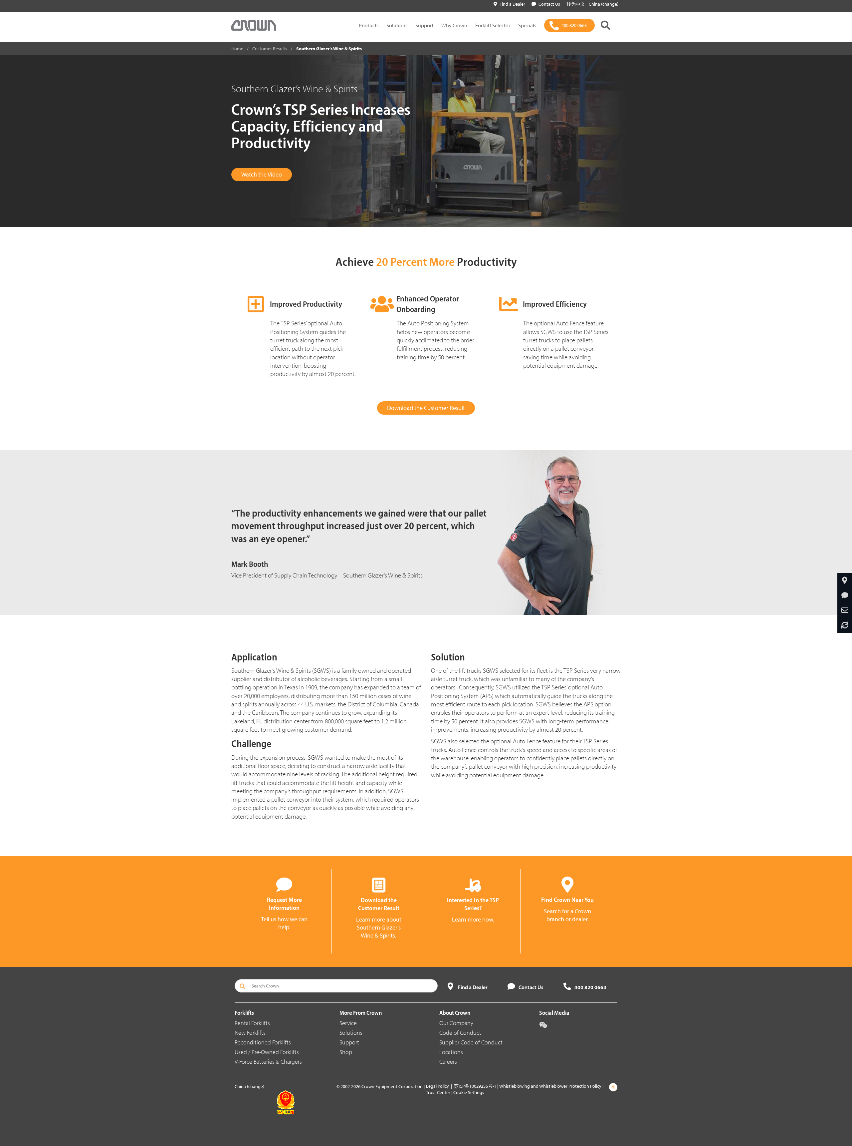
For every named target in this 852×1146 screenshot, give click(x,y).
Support (424, 25)
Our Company (456, 1023)
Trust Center (438, 1092)
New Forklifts (250, 1032)
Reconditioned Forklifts (263, 1042)
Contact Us (549, 4)
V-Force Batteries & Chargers (268, 1061)
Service (348, 1023)
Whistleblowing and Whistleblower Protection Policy (550, 1086)
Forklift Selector (492, 25)
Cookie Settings (468, 1092)
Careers (448, 1061)
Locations (451, 1052)
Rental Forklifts (252, 1023)
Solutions (396, 25)
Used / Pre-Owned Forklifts (267, 1052)
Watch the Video (261, 174)
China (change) (603, 4)
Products (368, 25)
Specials (527, 25)
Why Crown (454, 25)
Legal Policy (437, 1086)
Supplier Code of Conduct (471, 1042)
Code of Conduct (460, 1032)
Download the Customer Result (426, 408)
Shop (345, 1052)
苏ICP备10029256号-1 (475, 1086)
